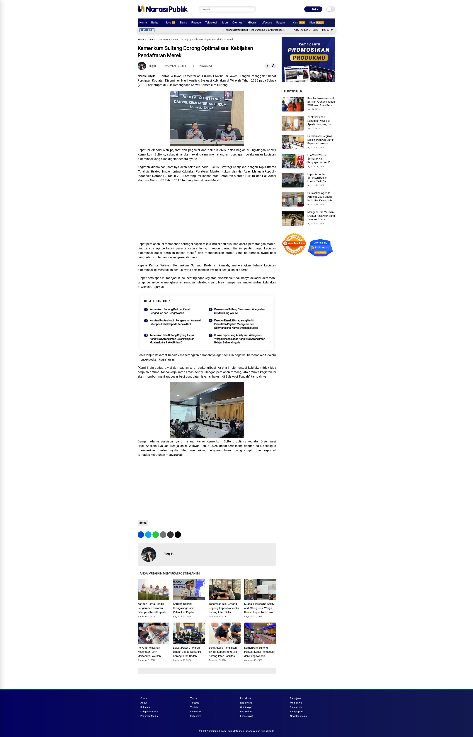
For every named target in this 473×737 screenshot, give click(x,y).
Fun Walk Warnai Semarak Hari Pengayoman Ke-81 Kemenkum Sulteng (319, 159)
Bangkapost (296, 711)
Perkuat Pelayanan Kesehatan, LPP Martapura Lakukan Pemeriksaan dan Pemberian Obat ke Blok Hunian (152, 652)
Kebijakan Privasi (149, 711)
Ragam (280, 22)
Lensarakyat (246, 716)
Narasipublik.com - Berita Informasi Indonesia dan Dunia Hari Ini (241, 731)
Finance (196, 22)
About (143, 702)
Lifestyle (267, 22)
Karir (298, 22)
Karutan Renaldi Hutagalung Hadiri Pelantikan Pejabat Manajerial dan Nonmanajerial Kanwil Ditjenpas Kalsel (236, 324)
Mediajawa (296, 702)
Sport (224, 22)
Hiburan (252, 22)
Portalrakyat (246, 711)
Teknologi (211, 22)
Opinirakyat (246, 707)
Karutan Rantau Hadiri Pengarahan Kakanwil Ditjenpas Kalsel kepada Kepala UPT (243, 29)
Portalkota (245, 698)
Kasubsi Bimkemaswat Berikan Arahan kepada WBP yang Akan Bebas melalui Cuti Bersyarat (321, 102)
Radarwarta (246, 702)
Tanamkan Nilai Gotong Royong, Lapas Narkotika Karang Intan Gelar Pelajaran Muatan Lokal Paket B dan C (172, 339)
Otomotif (238, 22)
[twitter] (148, 534)
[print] (163, 534)
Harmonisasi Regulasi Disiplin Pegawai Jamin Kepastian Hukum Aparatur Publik (320, 140)
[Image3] (308, 81)
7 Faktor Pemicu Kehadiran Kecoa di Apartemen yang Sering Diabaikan (321, 121)
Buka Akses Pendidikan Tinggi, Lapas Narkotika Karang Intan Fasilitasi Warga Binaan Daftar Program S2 (223, 652)
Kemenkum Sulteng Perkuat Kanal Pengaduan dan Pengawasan (170, 311)
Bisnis (183, 22)
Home (143, 22)
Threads (194, 702)
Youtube (194, 707)
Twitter (194, 698)
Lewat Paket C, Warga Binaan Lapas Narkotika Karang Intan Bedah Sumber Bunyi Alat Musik (188, 652)
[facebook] (141, 534)
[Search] (252, 9)
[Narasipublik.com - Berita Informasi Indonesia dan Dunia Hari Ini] (163, 14)
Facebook (195, 711)
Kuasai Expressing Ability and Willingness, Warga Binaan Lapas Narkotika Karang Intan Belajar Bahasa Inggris (239, 339)
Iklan (316, 22)
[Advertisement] (207, 212)
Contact (144, 698)
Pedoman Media (149, 716)
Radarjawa (295, 698)
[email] (170, 534)
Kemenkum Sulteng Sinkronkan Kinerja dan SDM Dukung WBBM (239, 311)
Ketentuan (145, 707)
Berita (154, 22)
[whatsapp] (155, 534)
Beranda (142, 39)
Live (170, 22)
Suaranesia (296, 707)
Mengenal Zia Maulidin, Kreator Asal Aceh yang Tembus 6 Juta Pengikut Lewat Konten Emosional (321, 216)
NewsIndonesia (298, 716)
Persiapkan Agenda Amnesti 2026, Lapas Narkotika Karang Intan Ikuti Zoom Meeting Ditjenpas (320, 197)
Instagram (195, 716)
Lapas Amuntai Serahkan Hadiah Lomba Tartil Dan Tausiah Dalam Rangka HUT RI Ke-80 (320, 178)
